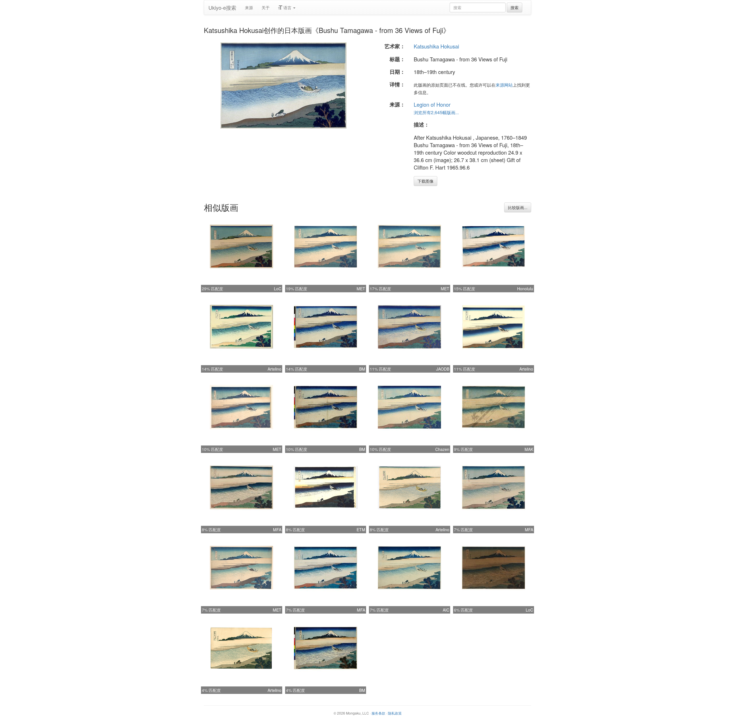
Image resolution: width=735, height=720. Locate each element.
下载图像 (425, 181)
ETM (361, 529)
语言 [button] (287, 7)
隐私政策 (395, 713)
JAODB (442, 369)
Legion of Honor (432, 104)
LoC (277, 288)
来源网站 (504, 84)
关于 (266, 7)
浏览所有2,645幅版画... (436, 112)
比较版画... (517, 207)
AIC (446, 610)
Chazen (442, 449)
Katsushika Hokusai (436, 46)
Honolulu (525, 288)
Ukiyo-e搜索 (222, 7)
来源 (249, 7)
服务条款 (378, 713)
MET (361, 288)
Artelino (274, 369)
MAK (529, 449)
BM (362, 369)
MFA (277, 529)
